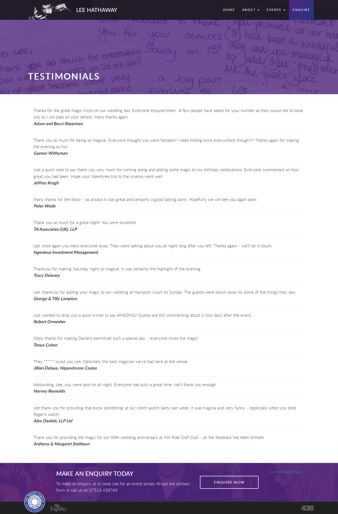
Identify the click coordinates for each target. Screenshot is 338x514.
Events (275, 10)
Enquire (301, 10)
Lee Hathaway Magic (285, 471)
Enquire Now (229, 482)
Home (229, 10)
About (249, 10)
